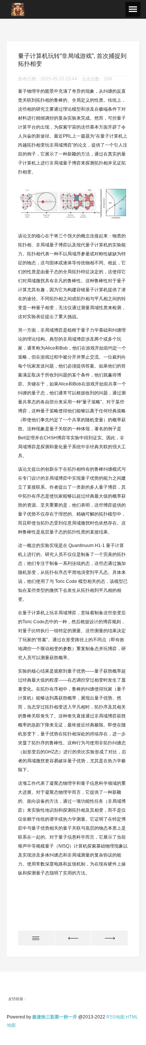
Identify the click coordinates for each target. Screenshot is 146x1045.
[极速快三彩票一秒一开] (17, 9)
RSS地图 (115, 1017)
